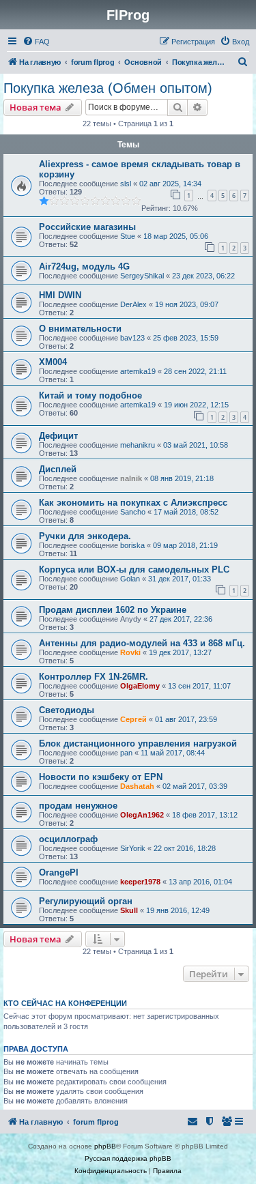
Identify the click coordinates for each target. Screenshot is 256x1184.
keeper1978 (140, 882)
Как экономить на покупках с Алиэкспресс (133, 502)
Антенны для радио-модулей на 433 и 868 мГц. (142, 643)
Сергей (133, 719)
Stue (127, 236)
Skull (129, 910)
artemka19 (138, 371)
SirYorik (132, 848)
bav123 (132, 338)
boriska (132, 545)
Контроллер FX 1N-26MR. (93, 677)
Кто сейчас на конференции (65, 1003)
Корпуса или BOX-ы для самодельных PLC (134, 569)
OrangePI (59, 872)
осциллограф (68, 839)
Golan (130, 579)
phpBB (105, 1146)
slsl (125, 183)
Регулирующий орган (85, 901)
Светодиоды (66, 710)
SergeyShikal (142, 276)
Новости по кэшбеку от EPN (100, 777)
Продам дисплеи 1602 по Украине (112, 610)
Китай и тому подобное (90, 395)
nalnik (131, 478)
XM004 (53, 362)
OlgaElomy (140, 686)
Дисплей (57, 469)
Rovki (130, 652)
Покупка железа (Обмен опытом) (107, 88)
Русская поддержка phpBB (128, 1158)
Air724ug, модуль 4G (84, 266)
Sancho (132, 512)
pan (126, 753)
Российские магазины (87, 227)
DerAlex (133, 304)
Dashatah (137, 786)
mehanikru (137, 445)
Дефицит (58, 436)
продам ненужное (78, 805)
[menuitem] (36, 41)
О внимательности (80, 328)
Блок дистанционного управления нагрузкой (138, 743)
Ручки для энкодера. (85, 536)
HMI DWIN (60, 295)
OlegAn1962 (142, 815)
